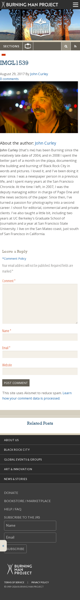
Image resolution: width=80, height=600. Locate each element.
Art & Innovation (18, 469)
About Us (11, 440)
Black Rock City (17, 449)
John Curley (39, 74)
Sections (11, 46)
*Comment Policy (14, 258)
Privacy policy (40, 582)
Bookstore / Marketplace (27, 501)
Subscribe (15, 549)
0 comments (9, 79)
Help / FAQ (12, 509)
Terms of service (14, 582)
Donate (11, 493)
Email (6, 347)
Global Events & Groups (23, 459)
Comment (8, 280)
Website (7, 364)
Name (6, 330)
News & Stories (15, 479)
